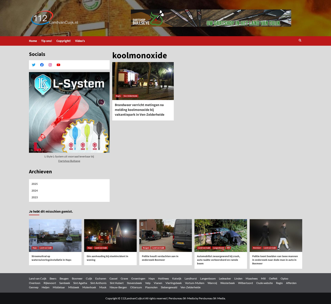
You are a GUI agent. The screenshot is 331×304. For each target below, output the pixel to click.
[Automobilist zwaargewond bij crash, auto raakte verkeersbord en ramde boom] (220, 235)
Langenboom (218, 248)
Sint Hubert (117, 283)
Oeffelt (273, 278)
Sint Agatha (80, 283)
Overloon (34, 283)
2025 (35, 183)
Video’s (80, 41)
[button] (300, 41)
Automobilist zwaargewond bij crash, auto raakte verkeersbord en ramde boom (218, 260)
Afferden (291, 283)
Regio (118, 96)
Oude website (264, 283)
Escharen (100, 278)
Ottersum (136, 287)
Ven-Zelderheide (130, 96)
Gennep (33, 287)
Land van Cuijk (46, 248)
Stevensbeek (134, 283)
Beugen (146, 248)
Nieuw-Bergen (118, 287)
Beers (53, 278)
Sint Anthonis (98, 283)
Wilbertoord (245, 283)
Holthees (163, 278)
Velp (148, 283)
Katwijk (176, 278)
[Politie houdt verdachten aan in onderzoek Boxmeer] (165, 235)
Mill (228, 248)
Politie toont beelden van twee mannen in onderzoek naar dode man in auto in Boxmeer (275, 260)
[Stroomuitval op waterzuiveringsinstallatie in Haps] (55, 235)
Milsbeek (73, 287)
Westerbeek (227, 283)
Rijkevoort (50, 283)
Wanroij (212, 283)
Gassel (113, 278)
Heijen (45, 287)
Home (33, 41)
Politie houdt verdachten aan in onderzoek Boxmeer (160, 258)
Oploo (284, 278)
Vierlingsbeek (174, 283)
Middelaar (59, 287)
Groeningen (138, 278)
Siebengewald (169, 287)
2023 (35, 197)
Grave (124, 278)
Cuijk (89, 278)
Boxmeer (257, 248)
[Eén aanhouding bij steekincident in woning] (110, 235)
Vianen (158, 283)
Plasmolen (151, 287)
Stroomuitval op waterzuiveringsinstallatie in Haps (51, 258)
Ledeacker (225, 278)
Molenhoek (89, 287)
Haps (35, 248)
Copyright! (63, 41)
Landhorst (191, 278)
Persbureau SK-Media (182, 298)
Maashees (252, 278)
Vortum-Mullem (194, 283)
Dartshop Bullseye (69, 160)
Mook (102, 287)
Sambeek (64, 283)
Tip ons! (46, 41)
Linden (238, 278)
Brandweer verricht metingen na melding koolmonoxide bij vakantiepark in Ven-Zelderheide (139, 110)
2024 (35, 190)
